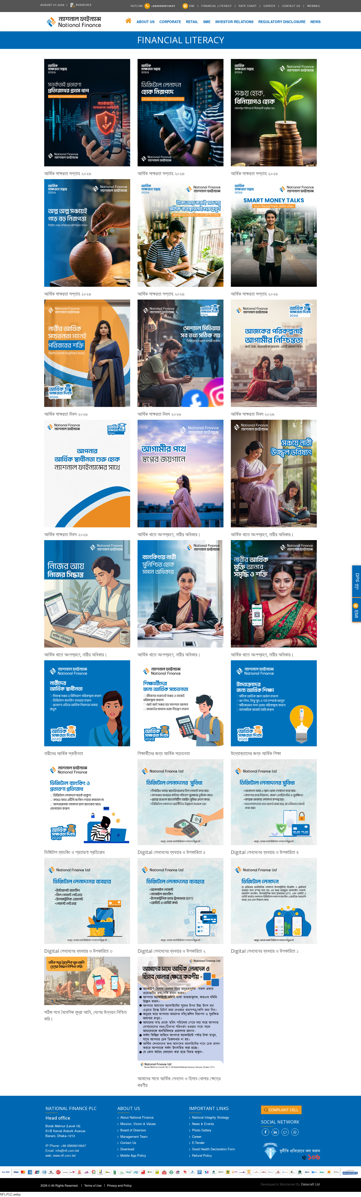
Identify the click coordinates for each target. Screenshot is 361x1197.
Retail (192, 21)
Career (269, 6)
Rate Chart (248, 6)
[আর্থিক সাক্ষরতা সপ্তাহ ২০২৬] (87, 113)
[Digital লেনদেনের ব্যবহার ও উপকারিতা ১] (274, 901)
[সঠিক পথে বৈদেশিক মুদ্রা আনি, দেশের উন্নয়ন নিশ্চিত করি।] (87, 981)
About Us (145, 21)
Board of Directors (133, 1130)
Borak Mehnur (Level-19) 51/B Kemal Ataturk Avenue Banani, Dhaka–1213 (65, 1131)
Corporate (170, 21)
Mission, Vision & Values (138, 1123)
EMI (191, 6)
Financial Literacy (216, 6)
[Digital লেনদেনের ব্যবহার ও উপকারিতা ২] (180, 901)
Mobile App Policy (133, 1155)
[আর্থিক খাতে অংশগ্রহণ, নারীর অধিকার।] (180, 473)
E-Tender (198, 1142)
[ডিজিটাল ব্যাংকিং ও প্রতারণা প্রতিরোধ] (87, 802)
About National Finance (136, 1117)
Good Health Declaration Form (213, 1149)
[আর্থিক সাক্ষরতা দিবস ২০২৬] (87, 353)
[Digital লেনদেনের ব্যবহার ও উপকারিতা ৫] (180, 802)
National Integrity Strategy (210, 1117)
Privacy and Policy (119, 1185)
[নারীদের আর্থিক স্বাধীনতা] (87, 703)
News (315, 21)
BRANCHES (83, 5)
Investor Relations (234, 21)
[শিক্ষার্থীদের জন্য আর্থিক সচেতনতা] (180, 703)
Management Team (134, 1136)
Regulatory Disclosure (281, 21)
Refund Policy (202, 1155)
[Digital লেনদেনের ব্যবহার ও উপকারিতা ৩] (87, 901)
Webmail (313, 6)
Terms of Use (93, 1185)
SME (206, 21)
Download (127, 1149)
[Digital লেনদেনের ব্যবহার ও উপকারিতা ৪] (274, 802)
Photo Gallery (201, 1130)
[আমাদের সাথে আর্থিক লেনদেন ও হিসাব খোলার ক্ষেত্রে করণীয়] (180, 1014)
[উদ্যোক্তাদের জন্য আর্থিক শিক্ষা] (274, 703)
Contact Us (291, 6)
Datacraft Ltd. (310, 1184)
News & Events (203, 1123)
